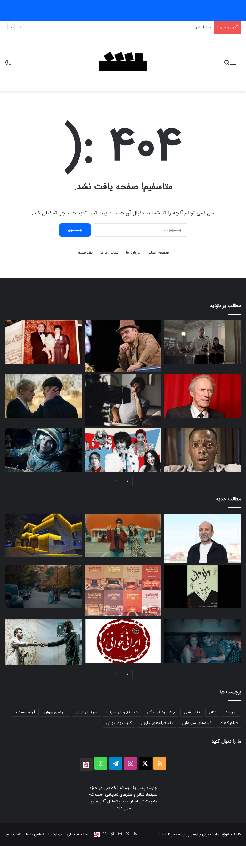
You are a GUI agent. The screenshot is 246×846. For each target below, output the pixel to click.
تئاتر (213, 712)
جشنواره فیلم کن (161, 712)
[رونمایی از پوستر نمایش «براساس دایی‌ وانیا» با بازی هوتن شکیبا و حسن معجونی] (202, 586)
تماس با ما (109, 252)
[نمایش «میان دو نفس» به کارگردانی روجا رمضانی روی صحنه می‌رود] (43, 535)
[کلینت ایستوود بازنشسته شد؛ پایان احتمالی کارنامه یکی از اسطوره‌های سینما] (202, 396)
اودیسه (232, 712)
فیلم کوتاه (229, 723)
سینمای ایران (86, 712)
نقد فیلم (85, 252)
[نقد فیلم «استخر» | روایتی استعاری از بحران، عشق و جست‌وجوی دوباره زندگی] (123, 399)
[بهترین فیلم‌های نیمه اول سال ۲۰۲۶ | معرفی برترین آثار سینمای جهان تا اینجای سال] (123, 450)
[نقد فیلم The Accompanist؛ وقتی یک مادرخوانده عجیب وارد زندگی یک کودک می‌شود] (43, 586)
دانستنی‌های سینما (122, 712)
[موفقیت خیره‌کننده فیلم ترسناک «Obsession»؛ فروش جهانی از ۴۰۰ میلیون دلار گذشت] (202, 641)
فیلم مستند (25, 712)
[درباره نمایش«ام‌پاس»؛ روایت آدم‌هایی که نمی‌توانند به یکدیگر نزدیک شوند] (43, 642)
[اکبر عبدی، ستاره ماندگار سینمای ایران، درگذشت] (123, 346)
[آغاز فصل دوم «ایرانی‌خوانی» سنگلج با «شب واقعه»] (123, 641)
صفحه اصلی (158, 252)
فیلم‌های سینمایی (196, 723)
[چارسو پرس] (123, 62)
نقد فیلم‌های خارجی (157, 723)
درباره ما (133, 252)
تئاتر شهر (192, 712)
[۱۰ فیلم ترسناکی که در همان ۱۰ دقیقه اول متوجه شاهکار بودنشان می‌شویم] (202, 450)
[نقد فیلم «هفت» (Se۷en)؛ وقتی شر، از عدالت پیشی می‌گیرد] (202, 342)
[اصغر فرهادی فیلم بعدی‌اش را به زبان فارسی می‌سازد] (202, 538)
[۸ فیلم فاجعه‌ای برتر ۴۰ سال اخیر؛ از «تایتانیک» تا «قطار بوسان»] (43, 450)
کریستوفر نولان (119, 723)
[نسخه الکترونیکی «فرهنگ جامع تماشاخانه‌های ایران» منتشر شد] (123, 590)
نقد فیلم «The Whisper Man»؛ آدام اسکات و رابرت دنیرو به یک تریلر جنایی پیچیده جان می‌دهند (126, 27)
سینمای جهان (55, 712)
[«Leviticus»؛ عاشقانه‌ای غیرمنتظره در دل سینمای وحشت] (43, 396)
